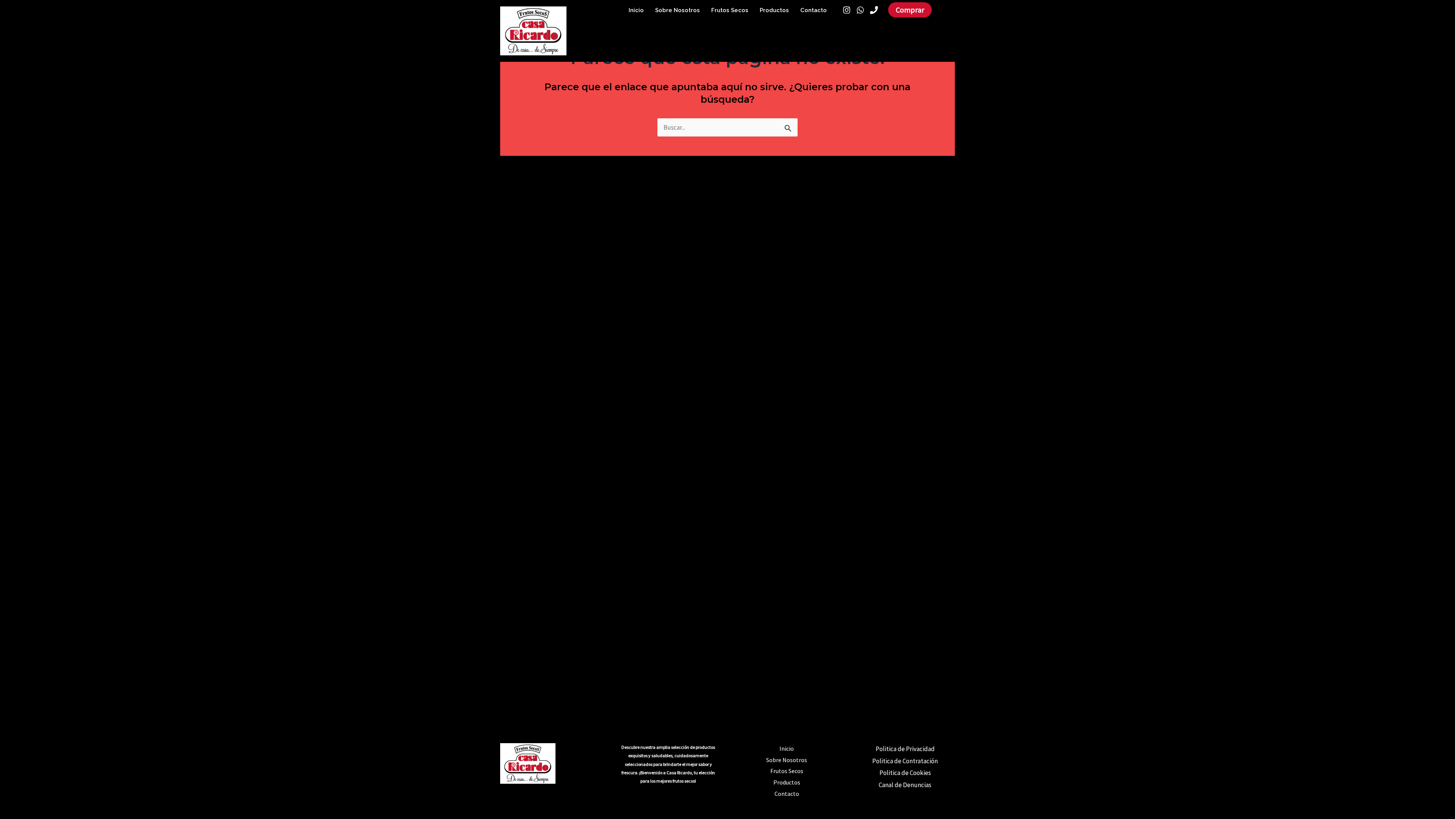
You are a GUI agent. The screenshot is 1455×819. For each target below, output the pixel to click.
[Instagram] (846, 10)
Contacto (813, 10)
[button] (910, 9)
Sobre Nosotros (677, 10)
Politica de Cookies (905, 773)
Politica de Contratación (905, 761)
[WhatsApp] (860, 10)
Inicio (636, 10)
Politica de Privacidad (905, 749)
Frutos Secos (729, 10)
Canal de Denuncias (905, 785)
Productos (774, 10)
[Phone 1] (874, 10)
